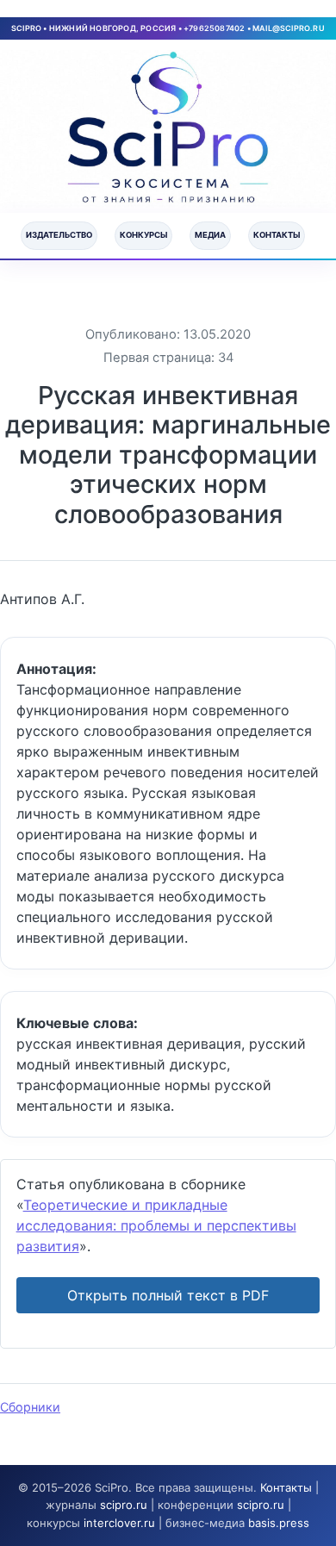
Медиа (210, 235)
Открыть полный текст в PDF (168, 1295)
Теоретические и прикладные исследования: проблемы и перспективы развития (156, 1225)
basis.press (278, 1523)
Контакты (276, 235)
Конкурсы (143, 235)
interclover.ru (119, 1523)
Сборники (30, 1407)
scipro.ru (123, 1505)
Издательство (59, 235)
